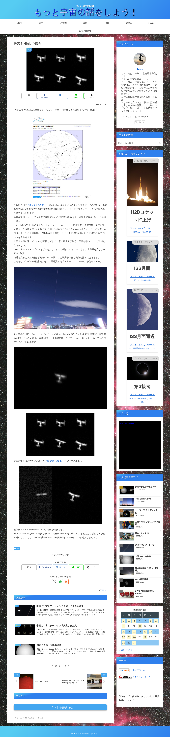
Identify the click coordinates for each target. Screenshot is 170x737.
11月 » (129, 650)
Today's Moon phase (126, 423)
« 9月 (121, 650)
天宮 (17, 548)
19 (145, 631)
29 (123, 642)
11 (140, 626)
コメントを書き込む (60, 707)
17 (134, 631)
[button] (91, 96)
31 (134, 642)
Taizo (140, 69)
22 (123, 637)
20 (150, 631)
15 (123, 631)
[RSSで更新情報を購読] (66, 581)
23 (129, 637)
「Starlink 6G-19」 (37, 205)
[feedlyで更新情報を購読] (60, 581)
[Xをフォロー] (54, 581)
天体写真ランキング (141, 677)
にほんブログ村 (137, 670)
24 (134, 637)
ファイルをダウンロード (142, 230)
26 (145, 637)
